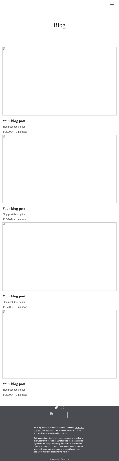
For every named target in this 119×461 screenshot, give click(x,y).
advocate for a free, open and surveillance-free (59, 449)
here (48, 430)
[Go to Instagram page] (62, 407)
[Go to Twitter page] (56, 407)
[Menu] (112, 5)
